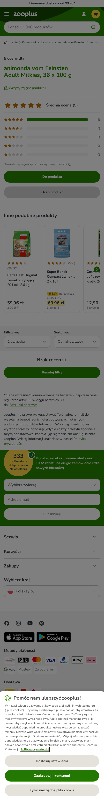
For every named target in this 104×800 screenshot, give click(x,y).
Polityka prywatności (35, 749)
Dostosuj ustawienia (52, 761)
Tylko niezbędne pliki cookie (52, 790)
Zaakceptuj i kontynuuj (52, 775)
